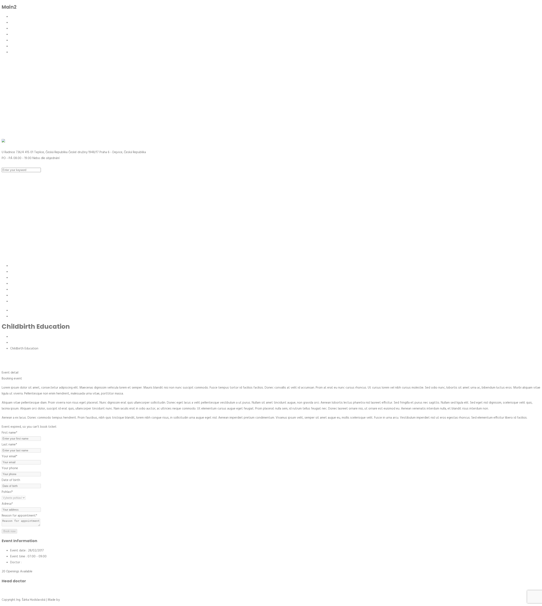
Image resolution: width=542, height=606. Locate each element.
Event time (17, 556)
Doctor (15, 562)
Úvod (14, 16)
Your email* (9, 456)
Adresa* (7, 503)
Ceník (14, 34)
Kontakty (16, 52)
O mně (14, 22)
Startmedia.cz (70, 599)
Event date (18, 550)
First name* (9, 432)
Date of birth (11, 480)
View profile (10, 590)
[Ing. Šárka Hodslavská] (147, 141)
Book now (9, 531)
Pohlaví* (7, 492)
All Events (17, 342)
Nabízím (15, 28)
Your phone (10, 468)
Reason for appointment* (19, 515)
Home (14, 336)
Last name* (9, 444)
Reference (17, 40)
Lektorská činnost (22, 46)
